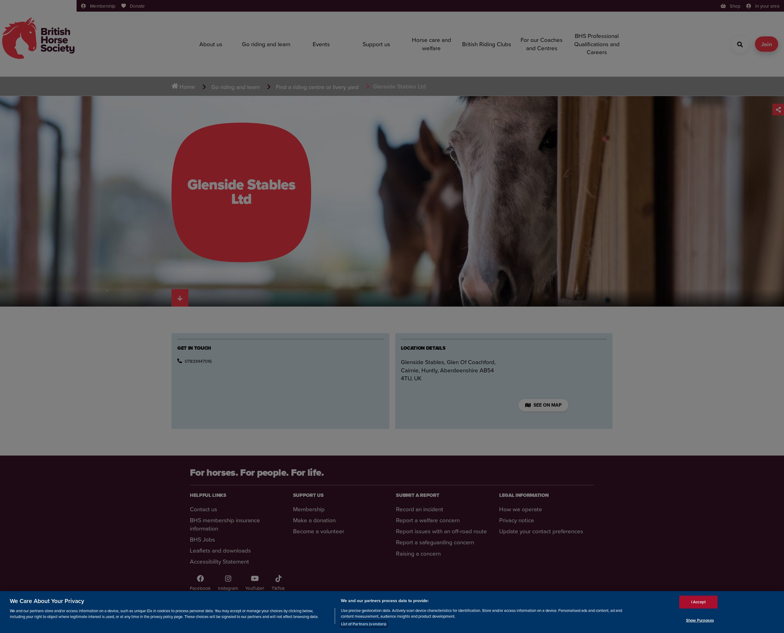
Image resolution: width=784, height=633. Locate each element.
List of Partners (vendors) (363, 624)
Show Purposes (700, 620)
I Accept (698, 602)
